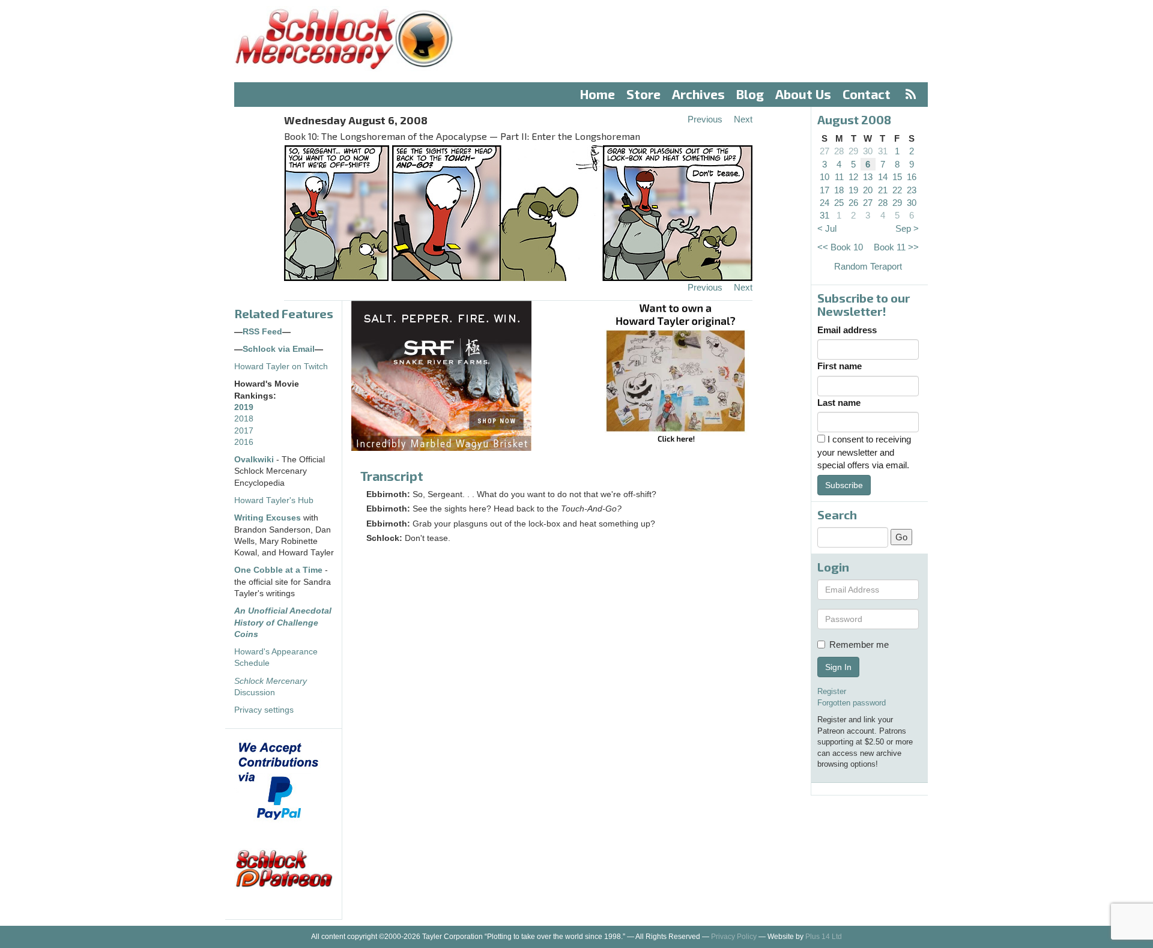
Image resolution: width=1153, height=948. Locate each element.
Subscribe (844, 485)
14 (883, 177)
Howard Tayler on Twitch (281, 366)
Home (597, 93)
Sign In (838, 667)
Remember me (859, 644)
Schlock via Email (279, 349)
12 (853, 177)
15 (897, 177)
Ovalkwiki (255, 459)
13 (868, 177)
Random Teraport (868, 266)
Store (643, 93)
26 (853, 203)
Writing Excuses (267, 517)
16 (911, 177)
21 (883, 190)
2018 (243, 418)
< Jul (827, 228)
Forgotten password (851, 702)
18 (839, 190)
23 (911, 190)
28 (839, 151)
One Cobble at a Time (278, 570)
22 (897, 190)
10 (824, 177)
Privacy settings (264, 709)
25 (839, 203)
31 (883, 151)
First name (839, 366)
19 (853, 190)
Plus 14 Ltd (823, 936)
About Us (803, 93)
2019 (243, 407)
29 (853, 151)
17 (824, 190)
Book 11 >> (896, 247)
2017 (243, 430)
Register (831, 691)
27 (824, 151)
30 (868, 151)
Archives (698, 93)
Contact (867, 93)
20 (868, 190)
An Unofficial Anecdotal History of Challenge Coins (282, 622)
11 (839, 177)
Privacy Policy (734, 936)
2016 (243, 442)
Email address (847, 330)
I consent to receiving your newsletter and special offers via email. (864, 452)
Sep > (907, 228)
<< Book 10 (840, 247)
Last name (839, 402)
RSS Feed (262, 331)
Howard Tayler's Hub (273, 500)
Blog (750, 93)
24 (824, 203)
